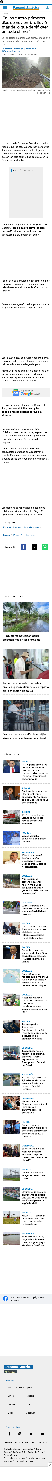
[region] (26, 118)
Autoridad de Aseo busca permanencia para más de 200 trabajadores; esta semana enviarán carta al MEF (35, 1004)
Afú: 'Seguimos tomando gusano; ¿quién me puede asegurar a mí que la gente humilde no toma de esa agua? (35, 886)
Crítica (11, 1395)
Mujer (10, 1412)
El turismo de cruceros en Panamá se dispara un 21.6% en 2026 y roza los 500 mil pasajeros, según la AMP (34, 1198)
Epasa (29, 1387)
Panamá (17, 535)
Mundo (26, 1122)
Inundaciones (31, 527)
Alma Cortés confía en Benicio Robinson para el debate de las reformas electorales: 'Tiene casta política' (34, 932)
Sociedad (27, 761)
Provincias (28, 852)
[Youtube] (42, 1434)
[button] (23, 547)
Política (26, 833)
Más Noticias (11, 754)
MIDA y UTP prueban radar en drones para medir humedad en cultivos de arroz (33, 1220)
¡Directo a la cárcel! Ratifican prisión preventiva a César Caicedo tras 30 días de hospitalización (34, 861)
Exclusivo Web (29, 1442)
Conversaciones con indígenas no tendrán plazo (33, 1175)
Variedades (28, 1098)
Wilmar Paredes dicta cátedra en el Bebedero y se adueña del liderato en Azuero (35, 910)
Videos (17, 1442)
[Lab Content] (26, 1373)
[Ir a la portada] (26, 8)
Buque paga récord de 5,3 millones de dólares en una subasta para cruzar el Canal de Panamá (34, 1083)
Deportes (27, 902)
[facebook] (9, 1434)
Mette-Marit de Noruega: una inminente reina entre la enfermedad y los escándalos (35, 1107)
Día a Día (12, 1404)
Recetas (30, 1395)
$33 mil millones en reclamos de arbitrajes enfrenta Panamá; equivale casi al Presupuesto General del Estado (33, 1058)
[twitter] (31, 1434)
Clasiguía (30, 1412)
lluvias (6, 535)
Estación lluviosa (12, 527)
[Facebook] (1, 2)
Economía (27, 1048)
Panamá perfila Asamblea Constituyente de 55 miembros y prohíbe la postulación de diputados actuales (34, 1031)
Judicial (26, 788)
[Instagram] (19, 1434)
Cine (28, 1404)
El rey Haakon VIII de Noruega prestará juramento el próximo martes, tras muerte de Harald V (34, 1154)
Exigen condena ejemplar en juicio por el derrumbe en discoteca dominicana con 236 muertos (35, 1131)
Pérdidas (30, 535)
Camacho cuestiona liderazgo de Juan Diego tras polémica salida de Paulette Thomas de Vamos (35, 956)
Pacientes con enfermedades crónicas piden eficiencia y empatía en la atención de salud (26, 687)
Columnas (42, 1442)
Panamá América (16, 1387)
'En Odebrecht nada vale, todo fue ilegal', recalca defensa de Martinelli (33, 819)
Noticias (8, 1442)
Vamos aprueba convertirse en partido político (34, 839)
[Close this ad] (50, 1465)
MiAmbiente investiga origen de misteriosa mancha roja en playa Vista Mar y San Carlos (33, 1241)
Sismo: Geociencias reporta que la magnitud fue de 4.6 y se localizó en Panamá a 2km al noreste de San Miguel (35, 980)
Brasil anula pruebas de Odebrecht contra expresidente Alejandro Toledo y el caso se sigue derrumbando (35, 797)
